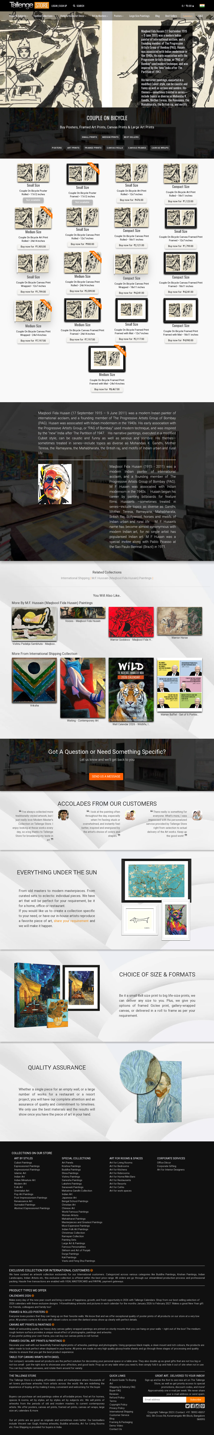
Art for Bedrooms (119, 1166)
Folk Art (18, 1187)
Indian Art (19, 1176)
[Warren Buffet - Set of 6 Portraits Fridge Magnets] (179, 685)
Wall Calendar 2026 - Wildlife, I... (131, 724)
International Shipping (75, 578)
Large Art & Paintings (73, 1243)
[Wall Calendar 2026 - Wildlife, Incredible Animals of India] (131, 689)
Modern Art (20, 1183)
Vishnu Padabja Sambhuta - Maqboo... (34, 643)
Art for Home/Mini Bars (122, 1176)
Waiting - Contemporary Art (82, 720)
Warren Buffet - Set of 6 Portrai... (180, 714)
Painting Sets (69, 1239)
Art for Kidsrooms (120, 1173)
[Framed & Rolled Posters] (47, 1312)
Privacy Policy (117, 1408)
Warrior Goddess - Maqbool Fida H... (131, 639)
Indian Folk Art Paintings (75, 1229)
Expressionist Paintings (27, 1166)
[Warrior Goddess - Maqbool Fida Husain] (131, 622)
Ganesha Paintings (72, 1180)
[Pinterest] (202, 1406)
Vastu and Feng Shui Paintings (78, 1260)
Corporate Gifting (166, 1166)
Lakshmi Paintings (72, 1183)
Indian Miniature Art (24, 1180)
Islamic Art (20, 1173)
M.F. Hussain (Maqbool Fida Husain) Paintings (122, 578)
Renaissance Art (23, 1201)
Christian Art (69, 1204)
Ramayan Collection (73, 1236)
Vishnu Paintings (71, 1176)
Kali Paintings (69, 1257)
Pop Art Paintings (23, 1194)
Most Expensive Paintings (76, 1225)
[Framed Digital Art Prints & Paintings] (64, 1340)
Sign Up (63, 6)
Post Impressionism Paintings (30, 1197)
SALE (200, 16)
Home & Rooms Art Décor (72, 16)
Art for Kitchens (118, 1169)
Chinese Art (68, 1208)
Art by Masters (99, 16)
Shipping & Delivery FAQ (122, 1387)
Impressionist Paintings (27, 1169)
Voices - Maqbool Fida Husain (82, 621)
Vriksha (34, 705)
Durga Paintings (70, 1253)
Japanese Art (69, 1197)
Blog (157, 16)
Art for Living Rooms (121, 1162)
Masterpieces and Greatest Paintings (82, 1222)
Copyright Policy (118, 1404)
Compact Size (180, 186)
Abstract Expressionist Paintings (32, 1208)
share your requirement (71, 921)
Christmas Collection (73, 1232)
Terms (113, 1401)
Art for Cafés (117, 1187)
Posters (118, 16)
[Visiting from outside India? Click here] (91, 1270)
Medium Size (33, 231)
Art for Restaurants (120, 1180)
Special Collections (43, 16)
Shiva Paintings (70, 1173)
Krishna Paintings (71, 1166)
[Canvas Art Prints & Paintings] (53, 1324)
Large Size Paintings (139, 16)
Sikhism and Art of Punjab (76, 1250)
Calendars (187, 16)
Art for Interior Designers (171, 1169)
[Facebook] (192, 1406)
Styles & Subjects (18, 16)
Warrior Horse (180, 637)
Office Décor (164, 1162)
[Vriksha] (34, 680)
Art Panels (67, 1162)
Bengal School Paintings (75, 1201)
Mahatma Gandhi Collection (77, 1190)
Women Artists (70, 1215)
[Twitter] (187, 1406)
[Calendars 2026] (33, 1295)
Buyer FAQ (115, 1390)
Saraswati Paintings (72, 1187)
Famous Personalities (74, 1246)
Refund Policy (117, 1397)
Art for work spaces (121, 1190)
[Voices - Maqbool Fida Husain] (82, 612)
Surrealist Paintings (24, 1204)
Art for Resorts (118, 1183)
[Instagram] (197, 1406)
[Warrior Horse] (179, 621)
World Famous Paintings (75, 1211)
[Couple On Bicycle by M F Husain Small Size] (33, 173)
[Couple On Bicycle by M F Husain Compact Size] (180, 173)
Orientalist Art (21, 1190)
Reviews (114, 1394)
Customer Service (119, 1415)
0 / (187, 6)
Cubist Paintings (23, 1162)
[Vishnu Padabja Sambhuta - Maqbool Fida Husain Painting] (34, 624)
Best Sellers (171, 16)
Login (54, 6)
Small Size (33, 185)
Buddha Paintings (71, 1169)
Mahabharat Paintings (74, 1218)
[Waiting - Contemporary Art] (82, 688)
